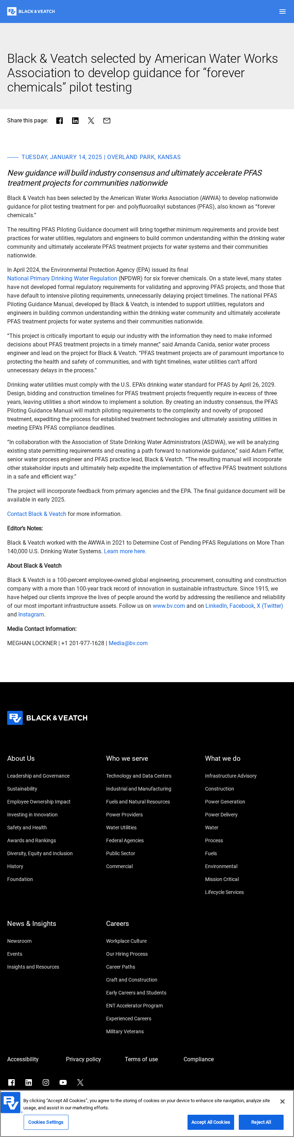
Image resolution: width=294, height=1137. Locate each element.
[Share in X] (91, 120)
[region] (147, 1113)
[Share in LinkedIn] (75, 120)
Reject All (261, 1122)
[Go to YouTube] (63, 1082)
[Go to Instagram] (46, 1082)
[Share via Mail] (107, 120)
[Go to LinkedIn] (28, 1082)
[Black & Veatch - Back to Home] (31, 11)
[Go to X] (80, 1082)
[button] (282, 11)
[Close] (282, 1101)
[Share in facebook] (59, 120)
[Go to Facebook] (11, 1082)
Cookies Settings (45, 1122)
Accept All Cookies (210, 1122)
